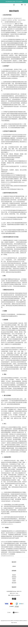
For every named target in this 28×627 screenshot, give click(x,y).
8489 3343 (19, 591)
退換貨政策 (14, 576)
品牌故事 (14, 566)
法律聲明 (14, 580)
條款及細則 (14, 582)
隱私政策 (14, 578)
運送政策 (14, 574)
